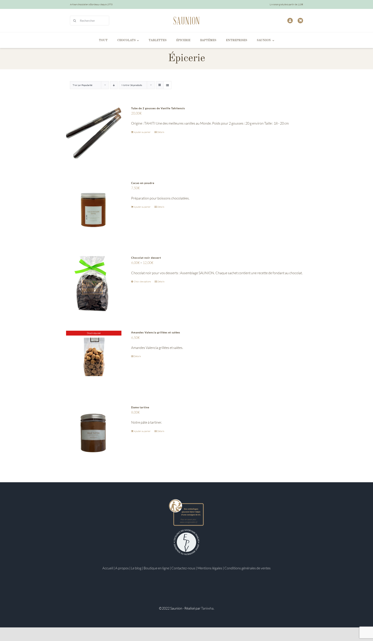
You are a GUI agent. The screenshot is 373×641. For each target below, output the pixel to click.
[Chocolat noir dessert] (93, 283)
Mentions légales (209, 568)
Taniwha (207, 608)
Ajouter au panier (142, 132)
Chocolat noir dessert (146, 257)
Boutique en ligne (156, 568)
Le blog (136, 568)
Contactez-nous (183, 568)
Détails (160, 132)
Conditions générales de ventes (247, 568)
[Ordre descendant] (114, 85)
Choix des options (142, 281)
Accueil (107, 568)
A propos (122, 568)
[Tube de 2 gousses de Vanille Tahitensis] (93, 134)
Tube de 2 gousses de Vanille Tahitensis (158, 108)
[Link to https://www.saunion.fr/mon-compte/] (290, 20)
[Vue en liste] (167, 85)
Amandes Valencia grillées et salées (155, 332)
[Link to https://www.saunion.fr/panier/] (300, 20)
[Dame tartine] (93, 433)
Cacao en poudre (142, 183)
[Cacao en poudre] (93, 209)
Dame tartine (140, 407)
